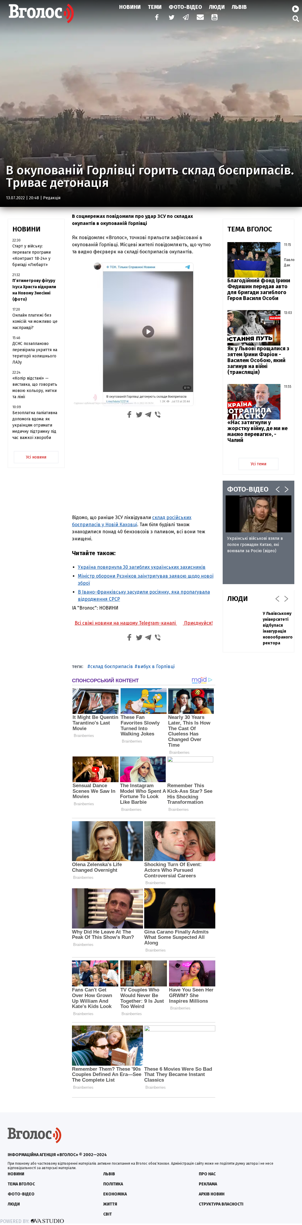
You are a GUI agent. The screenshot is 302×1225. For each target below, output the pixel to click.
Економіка (115, 1194)
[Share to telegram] (148, 415)
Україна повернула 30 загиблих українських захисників (142, 567)
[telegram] (186, 18)
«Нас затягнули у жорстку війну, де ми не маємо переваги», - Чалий (257, 431)
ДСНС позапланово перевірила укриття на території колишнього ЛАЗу (34, 353)
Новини (130, 7)
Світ (107, 1214)
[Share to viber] (158, 415)
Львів (239, 7)
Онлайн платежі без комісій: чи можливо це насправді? (35, 321)
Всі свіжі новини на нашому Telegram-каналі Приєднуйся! (144, 623)
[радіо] (295, 9)
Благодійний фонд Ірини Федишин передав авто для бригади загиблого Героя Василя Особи (258, 289)
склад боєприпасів (111, 666)
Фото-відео (21, 1194)
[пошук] (296, 18)
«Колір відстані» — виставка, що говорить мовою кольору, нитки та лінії (34, 387)
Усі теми (258, 463)
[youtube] (215, 18)
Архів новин (211, 1194)
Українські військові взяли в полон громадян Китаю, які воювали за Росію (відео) (255, 544)
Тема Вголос (21, 1184)
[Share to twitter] (139, 415)
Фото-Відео (185, 7)
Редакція (51, 197)
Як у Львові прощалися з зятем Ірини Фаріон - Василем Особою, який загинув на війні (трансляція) (258, 360)
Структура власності (221, 1204)
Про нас (207, 1174)
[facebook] (155, 18)
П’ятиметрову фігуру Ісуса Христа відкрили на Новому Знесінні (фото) (34, 290)
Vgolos (41, 13)
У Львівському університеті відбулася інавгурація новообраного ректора (278, 628)
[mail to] (200, 18)
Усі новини (36, 457)
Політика (113, 1184)
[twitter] (171, 18)
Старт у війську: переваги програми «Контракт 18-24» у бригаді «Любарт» (31, 255)
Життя (110, 1204)
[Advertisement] (143, 465)
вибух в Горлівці (156, 666)
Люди (217, 7)
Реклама (208, 1184)
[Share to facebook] (129, 415)
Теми (155, 7)
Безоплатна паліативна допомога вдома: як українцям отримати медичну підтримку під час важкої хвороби (34, 425)
